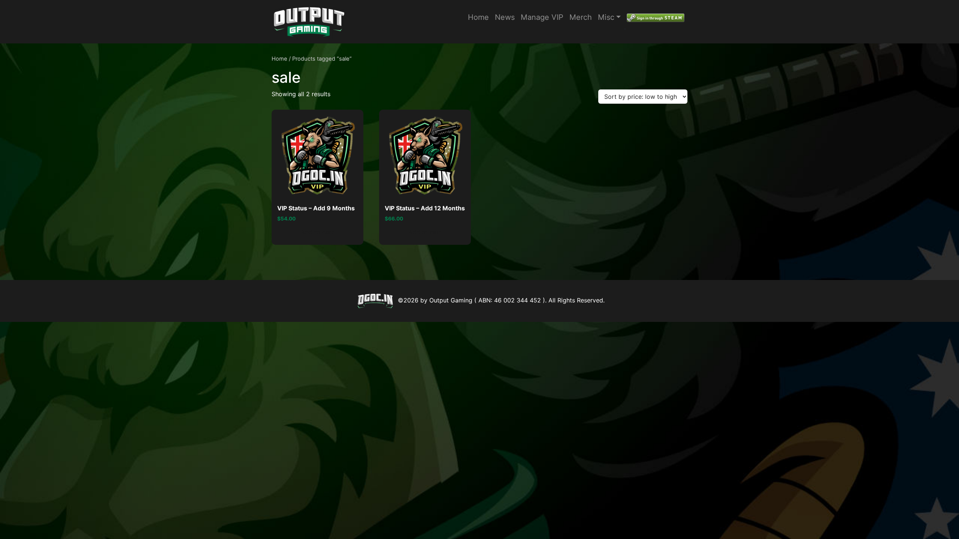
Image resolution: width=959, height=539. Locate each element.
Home (478, 17)
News (505, 17)
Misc (606, 17)
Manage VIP (542, 17)
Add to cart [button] (317, 232)
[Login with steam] (655, 17)
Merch (580, 17)
